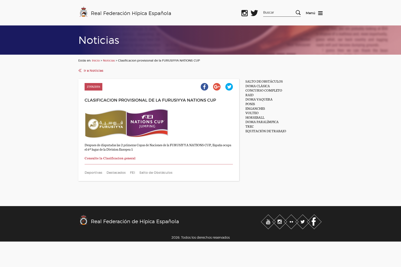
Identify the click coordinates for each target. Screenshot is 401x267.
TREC (249, 126)
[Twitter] (303, 221)
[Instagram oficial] (244, 12)
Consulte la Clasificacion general (110, 157)
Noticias (109, 60)
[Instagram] (280, 221)
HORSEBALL (254, 117)
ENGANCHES (255, 108)
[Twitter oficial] (254, 12)
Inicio (96, 60)
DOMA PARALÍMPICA (262, 121)
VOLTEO (252, 112)
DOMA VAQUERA (259, 99)
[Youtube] (268, 221)
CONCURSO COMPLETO (263, 90)
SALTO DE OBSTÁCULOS (264, 81)
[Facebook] (314, 221)
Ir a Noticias (93, 70)
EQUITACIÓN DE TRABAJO (265, 130)
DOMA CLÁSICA (257, 85)
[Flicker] (291, 221)
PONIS (250, 103)
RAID (249, 94)
